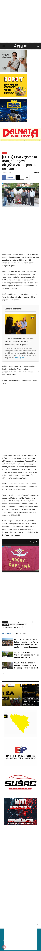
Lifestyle (5, 656)
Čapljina (12, 624)
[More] (27, 177)
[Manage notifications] (4, 947)
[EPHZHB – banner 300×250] (20, 766)
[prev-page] (3, 673)
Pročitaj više (19, 358)
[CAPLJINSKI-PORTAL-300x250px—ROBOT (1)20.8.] (13, 96)
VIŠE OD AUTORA (20, 633)
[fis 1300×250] (13, 110)
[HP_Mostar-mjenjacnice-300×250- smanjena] (20, 736)
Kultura (5, 645)
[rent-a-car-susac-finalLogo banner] (20, 795)
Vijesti (4, 153)
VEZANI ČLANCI (7, 633)
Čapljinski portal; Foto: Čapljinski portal (20, 622)
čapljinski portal (21, 624)
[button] (3, 46)
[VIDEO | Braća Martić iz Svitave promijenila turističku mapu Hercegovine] (7, 654)
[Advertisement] (20, 21)
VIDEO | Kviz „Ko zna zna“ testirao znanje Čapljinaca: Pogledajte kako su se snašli (26, 665)
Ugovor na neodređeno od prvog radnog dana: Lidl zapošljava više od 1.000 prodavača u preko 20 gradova (20, 341)
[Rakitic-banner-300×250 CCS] (13, 72)
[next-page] (7, 673)
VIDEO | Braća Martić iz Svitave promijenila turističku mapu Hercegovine (26, 654)
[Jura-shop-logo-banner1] (20, 141)
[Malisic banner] (20, 825)
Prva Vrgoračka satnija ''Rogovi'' (12, 627)
